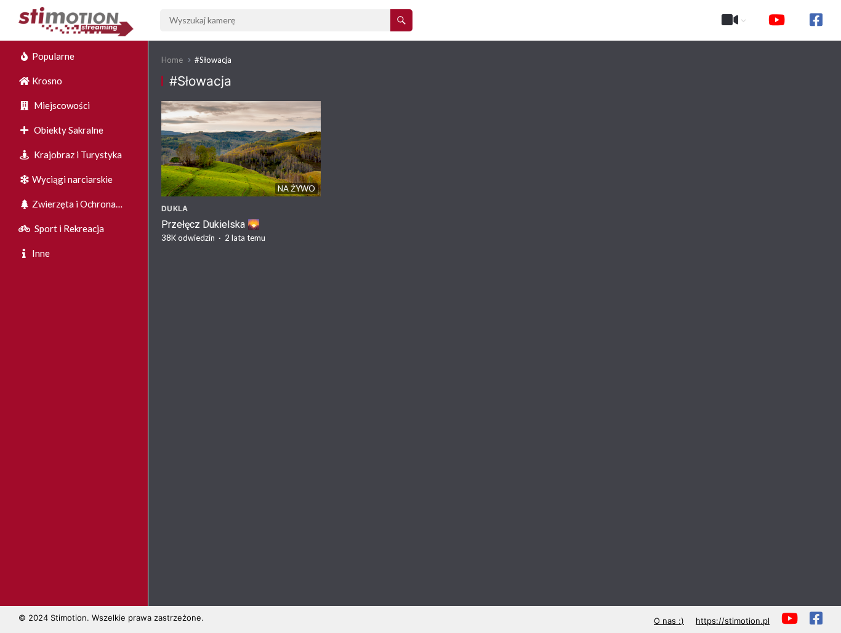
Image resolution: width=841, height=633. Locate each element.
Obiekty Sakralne (67, 129)
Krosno (47, 80)
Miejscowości (61, 105)
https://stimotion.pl (733, 621)
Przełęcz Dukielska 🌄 (210, 224)
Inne (41, 253)
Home (172, 60)
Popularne (53, 56)
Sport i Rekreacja (68, 228)
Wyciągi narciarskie (72, 179)
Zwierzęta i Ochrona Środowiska (67, 207)
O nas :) (669, 621)
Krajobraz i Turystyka (77, 154)
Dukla (174, 208)
